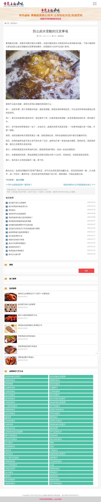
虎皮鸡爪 (54, 435)
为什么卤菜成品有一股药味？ (19, 185)
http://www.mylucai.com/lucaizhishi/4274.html (32, 190)
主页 (7, 23)
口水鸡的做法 (11, 465)
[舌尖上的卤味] (13, 4)
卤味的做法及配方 (58, 424)
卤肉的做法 (10, 421)
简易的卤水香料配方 (16, 251)
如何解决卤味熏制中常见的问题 (21, 225)
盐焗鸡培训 (10, 388)
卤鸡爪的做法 (11, 439)
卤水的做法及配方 (58, 399)
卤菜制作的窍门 (15, 247)
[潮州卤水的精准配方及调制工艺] (11, 329)
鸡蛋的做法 (10, 391)
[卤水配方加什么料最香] (11, 308)
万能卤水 (54, 450)
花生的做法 (10, 413)
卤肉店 (8, 450)
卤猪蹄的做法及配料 (14, 432)
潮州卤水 (9, 454)
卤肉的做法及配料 (58, 402)
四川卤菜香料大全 (15, 236)
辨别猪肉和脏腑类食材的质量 (20, 221)
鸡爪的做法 (55, 413)
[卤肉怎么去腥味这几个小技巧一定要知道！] (11, 297)
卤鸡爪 (8, 476)
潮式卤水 (12, 210)
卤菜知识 (14, 23)
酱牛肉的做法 (11, 435)
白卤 (52, 465)
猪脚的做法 (55, 380)
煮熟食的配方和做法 (26, 357)
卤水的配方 (55, 395)
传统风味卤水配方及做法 (27, 346)
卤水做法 (9, 472)
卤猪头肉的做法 (57, 410)
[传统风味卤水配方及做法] (11, 350)
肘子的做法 (55, 406)
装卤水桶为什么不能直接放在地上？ (79, 185)
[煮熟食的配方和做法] (11, 361)
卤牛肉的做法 (56, 483)
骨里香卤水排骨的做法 (26, 336)
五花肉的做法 (56, 461)
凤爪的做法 (55, 384)
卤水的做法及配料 (58, 376)
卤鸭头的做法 (56, 421)
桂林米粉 (9, 424)
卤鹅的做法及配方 (58, 454)
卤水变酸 (20, 180)
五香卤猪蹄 (55, 391)
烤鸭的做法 (10, 410)
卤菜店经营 (10, 469)
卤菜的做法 (10, 380)
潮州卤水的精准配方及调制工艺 (30, 325)
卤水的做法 (10, 395)
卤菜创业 (54, 476)
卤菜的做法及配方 (13, 376)
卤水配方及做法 (12, 458)
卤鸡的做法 (10, 399)
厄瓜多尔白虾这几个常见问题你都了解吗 (24, 228)
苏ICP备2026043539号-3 (70, 495)
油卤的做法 (10, 483)
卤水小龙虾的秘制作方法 (27, 315)
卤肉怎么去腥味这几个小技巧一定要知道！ (34, 293)
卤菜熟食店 (10, 446)
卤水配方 (9, 443)
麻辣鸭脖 (9, 384)
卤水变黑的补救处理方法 (18, 206)
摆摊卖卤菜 (10, 461)
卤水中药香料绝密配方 (17, 243)
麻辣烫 (8, 417)
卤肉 (52, 446)
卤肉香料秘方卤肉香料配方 (19, 232)
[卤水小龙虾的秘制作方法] (11, 318)
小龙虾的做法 (11, 406)
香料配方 (54, 472)
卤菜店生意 (10, 428)
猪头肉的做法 (56, 439)
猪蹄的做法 (55, 480)
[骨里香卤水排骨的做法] (11, 339)
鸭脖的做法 (55, 469)
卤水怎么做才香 (15, 254)
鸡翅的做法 (10, 402)
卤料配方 (54, 458)
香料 (52, 443)
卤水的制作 (10, 480)
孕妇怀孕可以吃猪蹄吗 (17, 214)
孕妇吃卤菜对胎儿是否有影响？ (21, 217)
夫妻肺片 (54, 388)
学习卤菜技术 (56, 432)
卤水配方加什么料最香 (17, 203)
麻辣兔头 (54, 417)
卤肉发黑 (54, 428)
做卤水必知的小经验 (16, 240)
